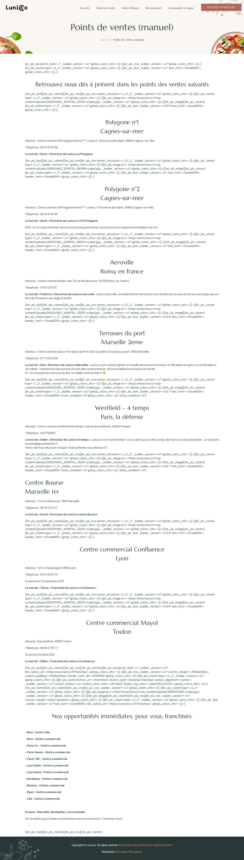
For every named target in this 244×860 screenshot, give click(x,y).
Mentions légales (151, 845)
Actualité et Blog (129, 845)
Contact (167, 845)
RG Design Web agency (129, 851)
